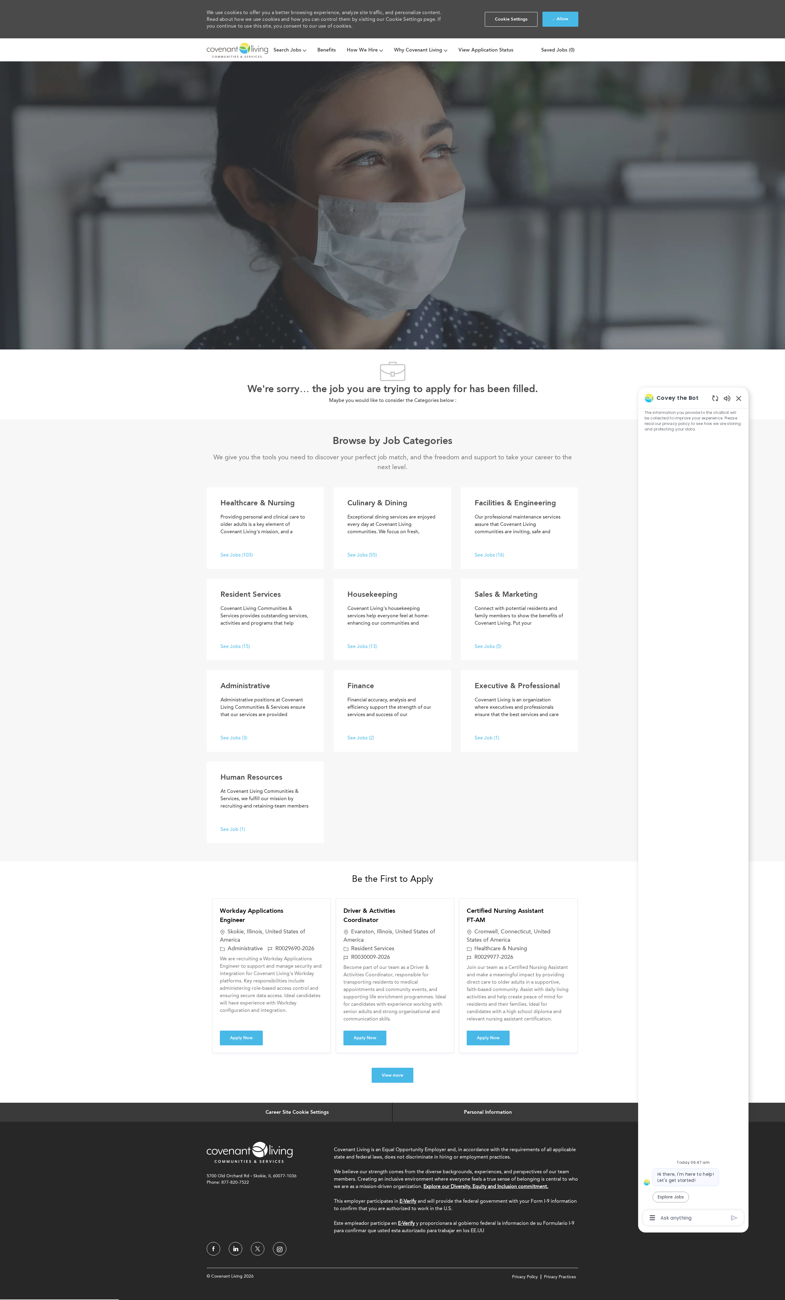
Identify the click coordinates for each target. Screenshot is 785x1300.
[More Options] (652, 1217)
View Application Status (485, 50)
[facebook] (213, 1249)
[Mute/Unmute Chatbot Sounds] (727, 398)
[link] (250, 1152)
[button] (511, 19)
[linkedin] (235, 1249)
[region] (693, 807)
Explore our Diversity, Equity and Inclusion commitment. (485, 1186)
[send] (734, 1218)
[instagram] (279, 1249)
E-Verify (408, 1201)
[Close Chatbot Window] (739, 398)
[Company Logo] (237, 50)
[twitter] (257, 1249)
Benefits (326, 50)
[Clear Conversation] (715, 398)
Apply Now (246, 1037)
